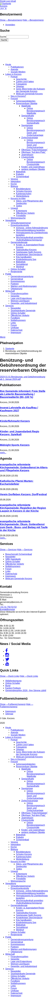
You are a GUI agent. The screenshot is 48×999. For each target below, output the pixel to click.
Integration (16, 181)
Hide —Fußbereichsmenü (16, 705)
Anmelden (10, 25)
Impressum (16, 332)
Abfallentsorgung (13, 681)
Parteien (15, 284)
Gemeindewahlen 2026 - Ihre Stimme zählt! (25, 690)
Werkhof (20, 267)
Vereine (14, 179)
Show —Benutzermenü (11, 20)
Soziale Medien (18, 72)
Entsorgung (21, 211)
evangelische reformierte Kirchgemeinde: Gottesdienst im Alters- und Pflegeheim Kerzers (24, 467)
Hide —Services (24, 549)
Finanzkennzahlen (19, 293)
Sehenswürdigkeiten (25, 101)
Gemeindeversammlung (22, 276)
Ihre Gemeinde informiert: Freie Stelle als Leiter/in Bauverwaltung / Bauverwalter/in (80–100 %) (22, 394)
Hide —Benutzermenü (33, 20)
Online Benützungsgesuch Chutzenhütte (36, 162)
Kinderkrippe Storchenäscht (29, 254)
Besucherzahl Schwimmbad (18, 554)
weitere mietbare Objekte (33, 169)
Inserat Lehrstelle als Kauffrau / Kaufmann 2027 (19, 409)
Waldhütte (26, 106)
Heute (8, 64)
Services (9, 306)
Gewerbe (15, 296)
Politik (8, 274)
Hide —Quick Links (29, 676)
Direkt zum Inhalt (8, 1)
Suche (3, 37)
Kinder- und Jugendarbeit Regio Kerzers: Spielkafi (19, 433)
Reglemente (16, 271)
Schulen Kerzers (24, 191)
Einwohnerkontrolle (20, 225)
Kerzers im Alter (18, 198)
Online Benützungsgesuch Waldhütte (36, 110)
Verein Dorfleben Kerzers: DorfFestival (23, 494)
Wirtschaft (10, 291)
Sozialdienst (22, 264)
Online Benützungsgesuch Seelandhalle (36, 120)
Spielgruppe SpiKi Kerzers (28, 252)
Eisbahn (20, 174)
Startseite (9, 348)
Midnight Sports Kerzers (15, 445)
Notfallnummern (18, 320)
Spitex (19, 206)
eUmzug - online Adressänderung (32, 228)
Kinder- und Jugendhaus (33, 167)
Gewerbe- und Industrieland (24, 303)
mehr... (3, 453)
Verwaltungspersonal (21, 223)
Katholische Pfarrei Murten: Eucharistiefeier (16, 482)
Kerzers (3, 6)
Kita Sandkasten (24, 257)
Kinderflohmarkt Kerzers (15, 421)
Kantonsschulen (23, 193)
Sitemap (9, 714)
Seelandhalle (27, 116)
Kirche (14, 184)
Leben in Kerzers (13, 74)
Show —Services (8, 549)
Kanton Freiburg (13, 688)
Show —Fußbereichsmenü (12, 704)
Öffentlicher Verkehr (25, 213)
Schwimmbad (22, 176)
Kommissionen (18, 281)
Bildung (14, 186)
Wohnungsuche (18, 218)
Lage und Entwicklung (21, 298)
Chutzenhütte (27, 157)
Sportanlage (27, 125)
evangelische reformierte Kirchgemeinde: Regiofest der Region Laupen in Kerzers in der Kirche (23, 507)
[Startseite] (5, 3)
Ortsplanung (16, 288)
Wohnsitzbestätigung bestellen (30, 230)
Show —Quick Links (9, 676)
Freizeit (14, 98)
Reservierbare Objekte (26, 103)
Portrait (14, 77)
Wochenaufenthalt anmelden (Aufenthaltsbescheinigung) (29, 238)
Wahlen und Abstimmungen (24, 286)
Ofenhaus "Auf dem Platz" (33, 152)
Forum (14, 325)
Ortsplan (20, 86)
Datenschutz (17, 330)
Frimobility (21, 215)
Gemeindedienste (19, 242)
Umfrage (15, 327)
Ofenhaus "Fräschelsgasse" (34, 150)
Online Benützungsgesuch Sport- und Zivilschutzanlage (36, 131)
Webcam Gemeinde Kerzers (29, 94)
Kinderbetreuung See (26, 259)
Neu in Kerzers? (18, 96)
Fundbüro (15, 318)
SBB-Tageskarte (13, 559)
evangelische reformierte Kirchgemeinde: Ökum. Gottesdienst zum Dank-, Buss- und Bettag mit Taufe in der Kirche (24, 526)
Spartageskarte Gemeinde (23, 310)
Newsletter (16, 308)
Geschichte (21, 79)
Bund (7, 685)
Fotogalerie (21, 84)
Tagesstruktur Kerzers (26, 249)
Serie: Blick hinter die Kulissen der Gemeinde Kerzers (30, 90)
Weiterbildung (22, 196)
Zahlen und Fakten (25, 81)
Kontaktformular (7, 609)
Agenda (14, 69)
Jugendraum (27, 154)
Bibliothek (20, 172)
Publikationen (17, 67)
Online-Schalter (18, 269)
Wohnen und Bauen (20, 301)
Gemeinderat (17, 279)
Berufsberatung (23, 189)
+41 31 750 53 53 (8, 607)
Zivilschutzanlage (29, 137)
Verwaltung (10, 220)
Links (13, 323)
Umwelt (14, 208)
